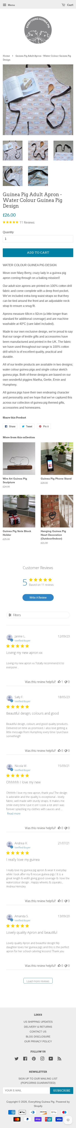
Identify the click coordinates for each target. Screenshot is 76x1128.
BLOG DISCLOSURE (38, 1036)
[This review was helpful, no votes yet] (59, 751)
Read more (13, 813)
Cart (70, 5)
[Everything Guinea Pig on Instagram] (42, 1059)
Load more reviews (38, 981)
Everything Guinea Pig (41, 1101)
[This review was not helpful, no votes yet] (66, 682)
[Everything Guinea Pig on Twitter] (17, 1059)
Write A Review (38, 597)
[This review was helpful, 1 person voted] (59, 682)
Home (6, 55)
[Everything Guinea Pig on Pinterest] (34, 1059)
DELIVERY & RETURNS (38, 1026)
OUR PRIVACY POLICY (38, 1041)
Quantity (8, 232)
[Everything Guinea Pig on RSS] (59, 1059)
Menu (11, 5)
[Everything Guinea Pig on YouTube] (51, 1059)
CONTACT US (38, 1031)
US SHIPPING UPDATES (38, 1021)
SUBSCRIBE (61, 1090)
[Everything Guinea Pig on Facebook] (25, 1059)
